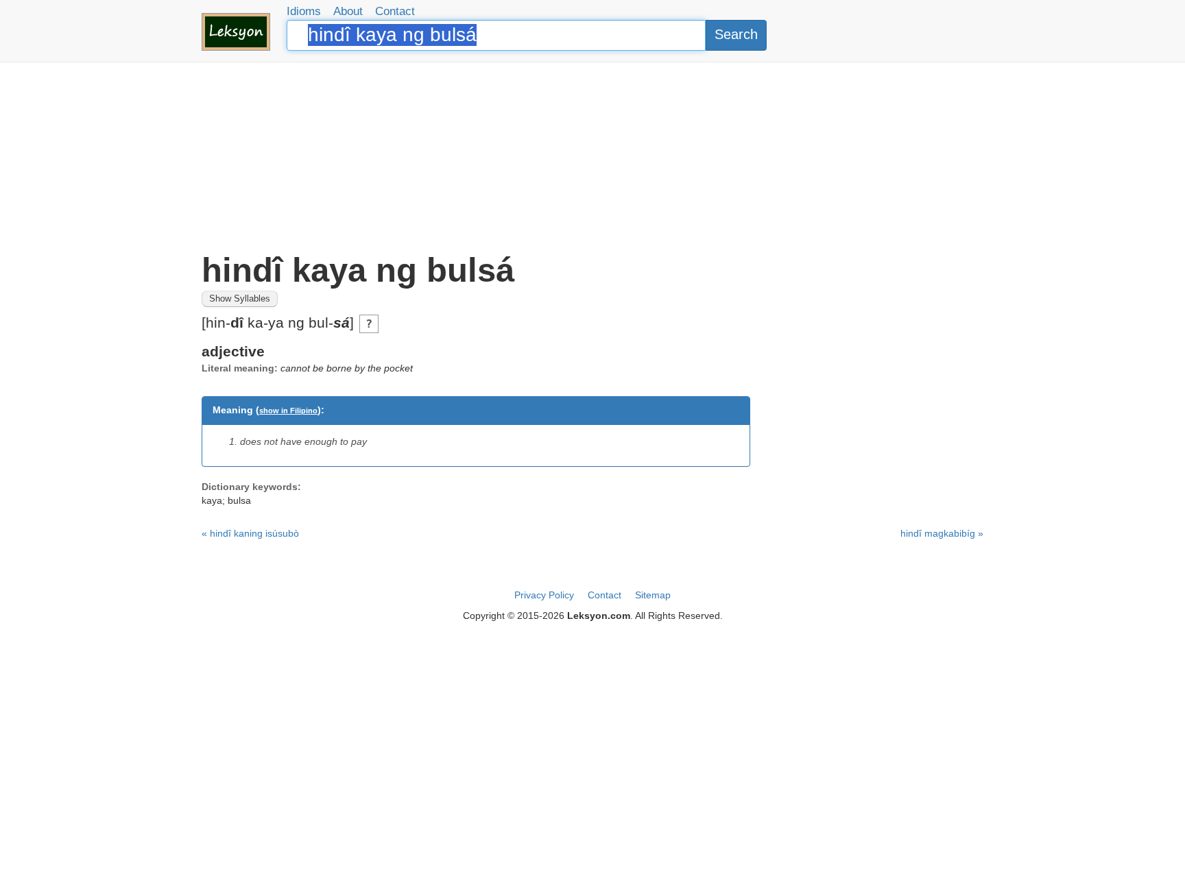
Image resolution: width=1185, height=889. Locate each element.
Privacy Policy (544, 594)
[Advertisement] (592, 158)
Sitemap (653, 594)
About (348, 11)
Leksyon (236, 32)
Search (736, 34)
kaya (212, 500)
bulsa (239, 500)
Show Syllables (239, 299)
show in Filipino (288, 410)
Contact (395, 11)
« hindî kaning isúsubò (250, 533)
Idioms (304, 11)
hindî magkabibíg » (941, 533)
